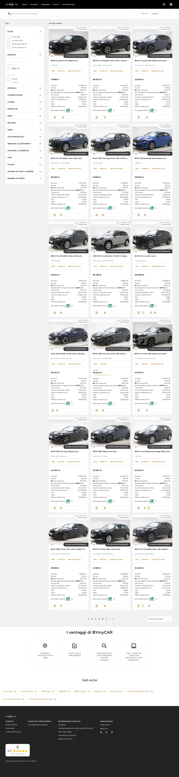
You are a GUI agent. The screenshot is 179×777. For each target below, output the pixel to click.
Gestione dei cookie (65, 739)
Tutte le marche (11, 725)
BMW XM (62, 691)
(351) (16, 37)
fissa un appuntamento (76, 56)
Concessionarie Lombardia (38, 725)
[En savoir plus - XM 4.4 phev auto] (152, 236)
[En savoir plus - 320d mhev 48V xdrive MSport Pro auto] (68, 529)
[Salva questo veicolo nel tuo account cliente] (52, 56)
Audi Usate (114, 691)
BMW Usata (46, 691)
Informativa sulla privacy (67, 735)
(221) (17, 40)
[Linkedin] (101, 732)
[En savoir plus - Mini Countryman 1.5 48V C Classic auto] (110, 236)
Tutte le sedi (9, 728)
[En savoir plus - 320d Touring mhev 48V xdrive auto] (110, 139)
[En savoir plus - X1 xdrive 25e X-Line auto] (110, 529)
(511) (15, 68)
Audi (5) (14, 79)
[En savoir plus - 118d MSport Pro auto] (110, 432)
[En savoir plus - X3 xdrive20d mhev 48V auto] (68, 139)
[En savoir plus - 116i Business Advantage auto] (152, 139)
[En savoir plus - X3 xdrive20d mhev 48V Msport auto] (152, 529)
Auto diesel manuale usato (138, 691)
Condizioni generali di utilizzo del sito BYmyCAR (75, 728)
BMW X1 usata (80, 691)
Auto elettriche (27, 691)
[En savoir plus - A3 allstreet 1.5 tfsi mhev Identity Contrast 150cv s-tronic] (68, 334)
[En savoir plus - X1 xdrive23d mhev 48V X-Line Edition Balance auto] (110, 41)
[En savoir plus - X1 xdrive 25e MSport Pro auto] (152, 41)
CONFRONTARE (82, 29)
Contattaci (62, 725)
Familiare (98, 691)
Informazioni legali (65, 732)
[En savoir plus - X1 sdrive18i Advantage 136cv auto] (152, 432)
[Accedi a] (164, 4)
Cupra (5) (15, 82)
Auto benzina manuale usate (41, 699)
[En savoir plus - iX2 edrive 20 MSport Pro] (68, 41)
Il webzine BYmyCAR (13, 732)
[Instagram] (112, 732)
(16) (19, 44)
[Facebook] (106, 732)
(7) (19, 47)
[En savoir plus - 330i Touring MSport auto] (68, 432)
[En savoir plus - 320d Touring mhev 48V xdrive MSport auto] (110, 334)
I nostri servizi (105, 725)
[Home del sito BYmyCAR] (12, 4)
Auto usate (8, 691)
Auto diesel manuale (12, 699)
